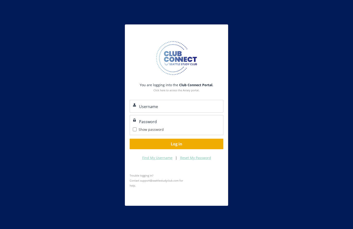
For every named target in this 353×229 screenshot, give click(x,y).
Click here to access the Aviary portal (176, 90)
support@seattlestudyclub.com (159, 180)
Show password (151, 129)
